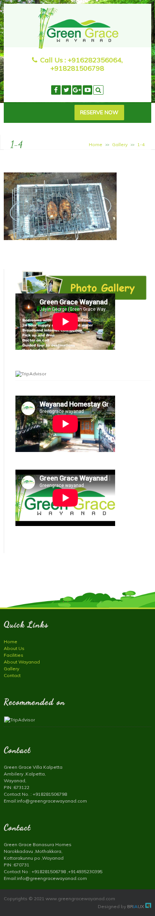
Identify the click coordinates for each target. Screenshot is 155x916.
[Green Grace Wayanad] (77, 47)
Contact (12, 675)
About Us (14, 648)
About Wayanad (22, 662)
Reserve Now (99, 112)
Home (95, 144)
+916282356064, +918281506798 (86, 64)
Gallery (120, 144)
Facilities (13, 655)
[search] (98, 90)
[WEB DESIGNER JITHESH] (148, 906)
